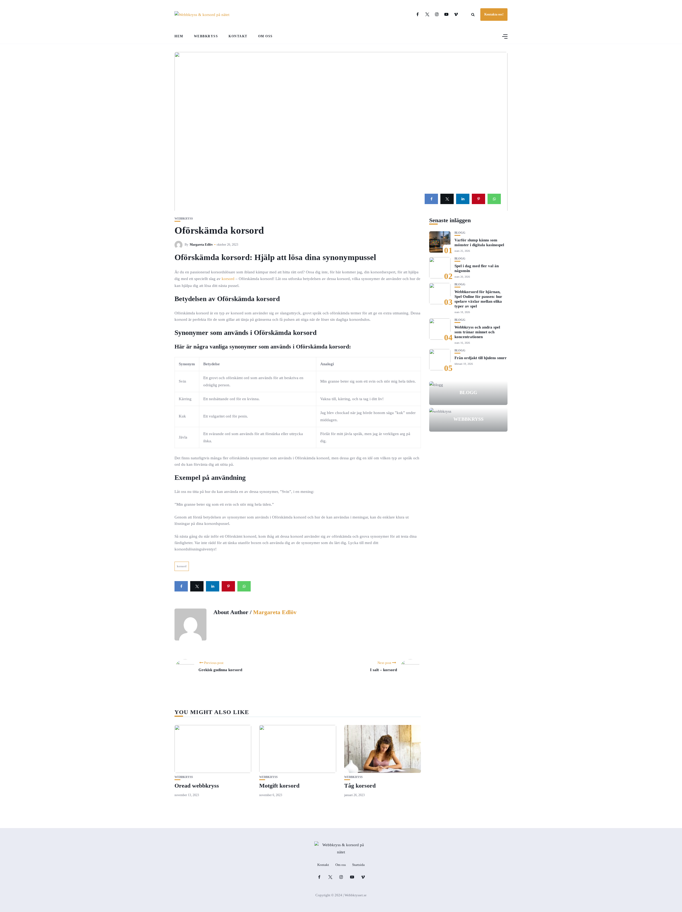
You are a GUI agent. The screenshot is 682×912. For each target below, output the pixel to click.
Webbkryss (206, 36)
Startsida (358, 865)
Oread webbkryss (196, 785)
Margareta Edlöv (201, 244)
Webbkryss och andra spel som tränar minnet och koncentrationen (477, 332)
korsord (228, 279)
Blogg (459, 232)
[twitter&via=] (447, 199)
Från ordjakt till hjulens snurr (480, 358)
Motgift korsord (279, 785)
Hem (178, 36)
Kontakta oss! (494, 14)
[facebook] (431, 199)
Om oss (265, 36)
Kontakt (238, 36)
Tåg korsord (360, 785)
